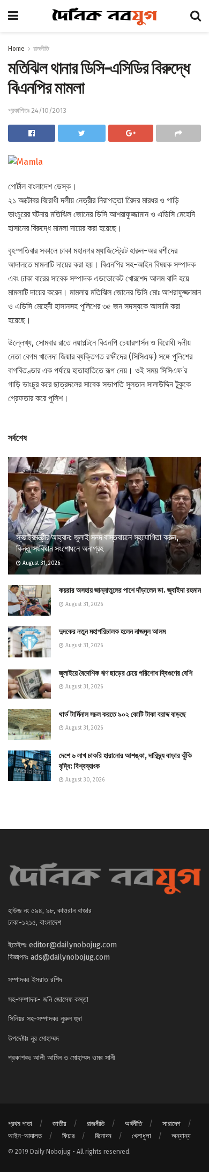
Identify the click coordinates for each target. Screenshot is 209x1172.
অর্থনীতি (133, 1124)
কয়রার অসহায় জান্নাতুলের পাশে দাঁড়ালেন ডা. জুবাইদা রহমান (130, 590)
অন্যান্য (181, 1136)
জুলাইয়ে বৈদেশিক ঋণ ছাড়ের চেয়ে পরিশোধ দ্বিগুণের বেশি (125, 673)
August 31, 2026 (40, 563)
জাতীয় (59, 1124)
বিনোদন (103, 1136)
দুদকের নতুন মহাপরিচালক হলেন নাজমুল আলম (112, 631)
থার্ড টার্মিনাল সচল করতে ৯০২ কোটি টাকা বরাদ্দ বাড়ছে (122, 714)
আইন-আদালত (25, 1136)
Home (16, 48)
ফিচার (68, 1136)
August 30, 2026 (84, 780)
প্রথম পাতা (20, 1124)
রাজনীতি (41, 48)
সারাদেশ (171, 1124)
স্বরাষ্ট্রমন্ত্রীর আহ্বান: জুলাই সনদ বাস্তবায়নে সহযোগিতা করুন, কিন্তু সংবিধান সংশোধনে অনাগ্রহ (97, 543)
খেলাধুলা (141, 1136)
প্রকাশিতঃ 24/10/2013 (37, 110)
